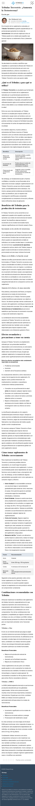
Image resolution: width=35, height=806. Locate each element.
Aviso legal (5, 777)
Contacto (4, 775)
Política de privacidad (8, 784)
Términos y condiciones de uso (10, 781)
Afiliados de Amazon (7, 786)
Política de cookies (7, 779)
